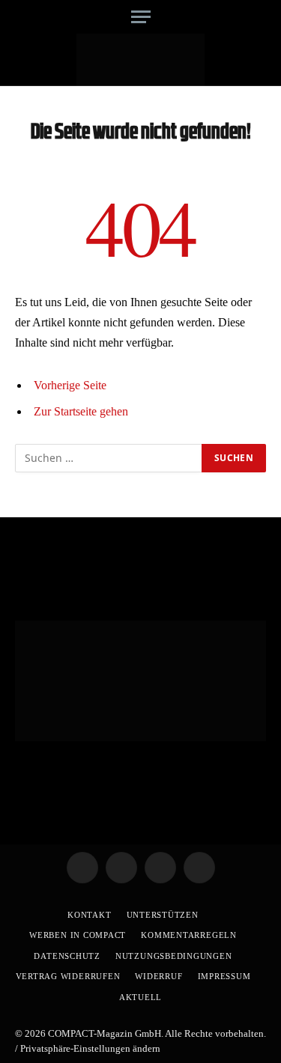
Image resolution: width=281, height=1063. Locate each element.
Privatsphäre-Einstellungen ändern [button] (90, 1048)
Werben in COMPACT (77, 934)
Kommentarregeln (189, 934)
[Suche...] (260, 17)
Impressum (224, 976)
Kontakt (89, 914)
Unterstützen (163, 914)
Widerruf (158, 976)
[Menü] (141, 17)
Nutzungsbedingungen (173, 955)
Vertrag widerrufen (68, 976)
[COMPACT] (140, 60)
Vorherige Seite (70, 385)
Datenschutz (67, 955)
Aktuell (140, 997)
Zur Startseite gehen (81, 411)
